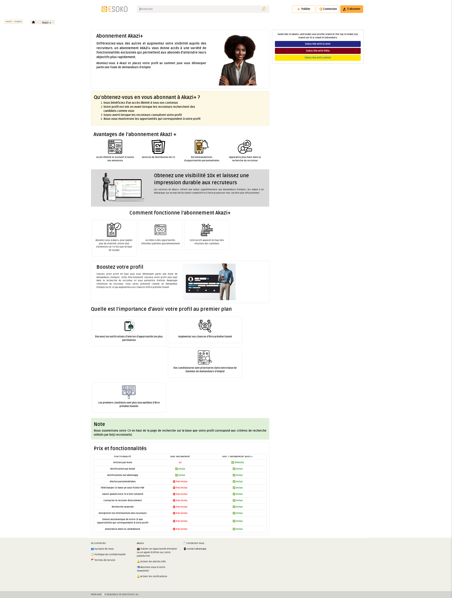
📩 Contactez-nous (193, 543)
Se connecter (98, 543)
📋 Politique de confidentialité (108, 554)
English (18, 21)
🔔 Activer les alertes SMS (151, 561)
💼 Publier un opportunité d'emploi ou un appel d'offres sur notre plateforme (157, 552)
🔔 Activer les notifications (152, 576)
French (8, 21)
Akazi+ (140, 543)
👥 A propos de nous (102, 548)
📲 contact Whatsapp (194, 548)
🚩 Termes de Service (103, 560)
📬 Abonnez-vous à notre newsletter (151, 569)
